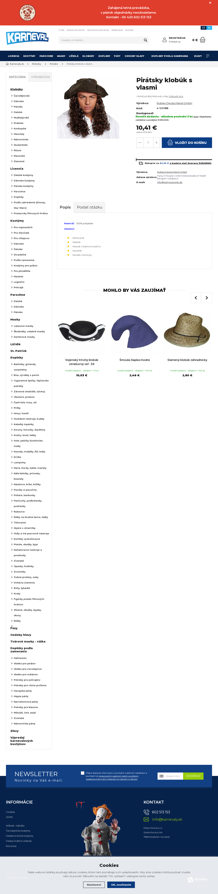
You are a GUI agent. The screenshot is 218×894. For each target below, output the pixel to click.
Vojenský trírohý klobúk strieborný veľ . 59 (81, 362)
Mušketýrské (21, 117)
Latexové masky (23, 326)
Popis (65, 207)
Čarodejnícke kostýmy (18, 830)
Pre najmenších (23, 227)
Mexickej (19, 134)
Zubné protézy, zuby (26, 577)
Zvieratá (19, 560)
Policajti (18, 287)
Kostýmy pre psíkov (25, 265)
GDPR (9, 817)
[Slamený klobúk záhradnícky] (187, 331)
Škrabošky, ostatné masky (29, 331)
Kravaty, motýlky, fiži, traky (29, 451)
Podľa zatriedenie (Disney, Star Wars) (30, 205)
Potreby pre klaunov (26, 707)
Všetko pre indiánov (26, 674)
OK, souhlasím (121, 884)
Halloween (20, 658)
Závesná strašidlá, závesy (29, 391)
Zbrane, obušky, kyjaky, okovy (28, 613)
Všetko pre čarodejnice (28, 669)
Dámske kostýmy (24, 180)
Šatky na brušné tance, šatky (31, 517)
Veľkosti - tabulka (15, 825)
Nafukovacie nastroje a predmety (28, 552)
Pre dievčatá (21, 232)
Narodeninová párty (26, 701)
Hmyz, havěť (21, 413)
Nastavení (94, 884)
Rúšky (17, 620)
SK (209, 27)
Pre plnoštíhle (22, 271)
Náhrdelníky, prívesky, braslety (27, 476)
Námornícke (21, 139)
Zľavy (198, 56)
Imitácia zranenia (24, 582)
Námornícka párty (24, 723)
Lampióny (20, 462)
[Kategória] (208, 56)
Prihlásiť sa (174, 41)
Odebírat (193, 776)
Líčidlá (74, 56)
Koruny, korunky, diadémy (29, 429)
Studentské (21, 145)
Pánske (18, 106)
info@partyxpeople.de (169, 182)
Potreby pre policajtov (27, 679)
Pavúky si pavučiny (25, 489)
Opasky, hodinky (24, 566)
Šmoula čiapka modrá (135, 360)
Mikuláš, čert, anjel (25, 712)
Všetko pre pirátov (25, 663)
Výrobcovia (40, 77)
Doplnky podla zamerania (169, 56)
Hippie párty (21, 696)
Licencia (13, 56)
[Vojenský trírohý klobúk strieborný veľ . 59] (81, 331)
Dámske (19, 101)
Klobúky (88, 56)
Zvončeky (20, 571)
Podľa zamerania (24, 260)
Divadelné (20, 254)
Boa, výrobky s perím (26, 375)
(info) (196, 117)
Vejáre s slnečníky (25, 528)
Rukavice (19, 511)
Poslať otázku (89, 207)
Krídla (17, 457)
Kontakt (130, 30)
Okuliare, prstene (24, 397)
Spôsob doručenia (75, 30)
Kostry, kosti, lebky (25, 435)
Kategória (17, 77)
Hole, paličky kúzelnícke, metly (28, 443)
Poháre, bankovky (24, 495)
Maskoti (18, 276)
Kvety (17, 593)
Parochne (46, 56)
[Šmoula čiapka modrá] (134, 331)
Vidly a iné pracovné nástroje (31, 533)
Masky (61, 56)
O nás (61, 30)
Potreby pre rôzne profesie (30, 685)
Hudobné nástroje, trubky (29, 418)
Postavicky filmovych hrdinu (31, 213)
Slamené (19, 161)
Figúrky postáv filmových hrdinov (29, 602)
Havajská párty (23, 690)
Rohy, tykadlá (22, 588)
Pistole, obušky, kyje (26, 544)
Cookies (10, 812)
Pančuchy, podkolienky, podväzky (28, 503)
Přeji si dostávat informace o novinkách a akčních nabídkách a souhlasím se (116, 776)
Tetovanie (20, 522)
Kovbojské (20, 128)
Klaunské (19, 155)
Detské (18, 112)
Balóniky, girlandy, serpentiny (25, 367)
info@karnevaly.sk (167, 819)
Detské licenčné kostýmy (19, 835)
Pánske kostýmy (24, 186)
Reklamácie (117, 30)
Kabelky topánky (24, 424)
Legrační (19, 282)
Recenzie (11, 846)
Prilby (17, 407)
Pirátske (19, 123)
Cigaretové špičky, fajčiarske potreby (31, 383)
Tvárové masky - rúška (27, 641)
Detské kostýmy (23, 175)
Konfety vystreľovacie (27, 539)
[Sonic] (27, 12)
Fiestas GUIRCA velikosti (19, 841)
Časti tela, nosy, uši (25, 402)
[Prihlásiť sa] (164, 40)
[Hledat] (145, 40)
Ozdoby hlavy (134, 56)
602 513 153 (161, 812)
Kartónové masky (24, 336)
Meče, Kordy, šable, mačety (30, 468)
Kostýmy (29, 56)
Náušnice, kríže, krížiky (27, 484)
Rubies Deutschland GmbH (174, 103)
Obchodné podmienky (98, 30)
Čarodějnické (22, 95)
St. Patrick (18, 351)
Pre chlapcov (21, 238)
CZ (203, 27)
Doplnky (104, 56)
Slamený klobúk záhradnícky (187, 360)
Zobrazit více (176, 96)
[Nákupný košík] (202, 39)
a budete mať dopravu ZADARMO (190, 163)
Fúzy (117, 56)
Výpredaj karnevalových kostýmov (21, 741)
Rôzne (17, 150)
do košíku (191, 143)
